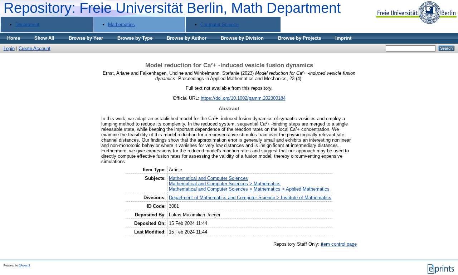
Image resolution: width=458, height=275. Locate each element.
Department (27, 24)
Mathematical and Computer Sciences (208, 178)
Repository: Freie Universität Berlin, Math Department (172, 8)
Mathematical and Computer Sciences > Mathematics (225, 183)
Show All (44, 38)
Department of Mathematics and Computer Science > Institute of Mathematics (250, 197)
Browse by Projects (299, 38)
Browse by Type (134, 38)
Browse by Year (86, 38)
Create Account (34, 48)
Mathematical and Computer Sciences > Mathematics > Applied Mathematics (249, 189)
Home (13, 38)
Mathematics (121, 24)
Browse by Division (242, 38)
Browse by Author (186, 38)
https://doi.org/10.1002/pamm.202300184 (243, 98)
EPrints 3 (24, 265)
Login (9, 48)
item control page (339, 244)
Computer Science (219, 24)
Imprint (343, 38)
